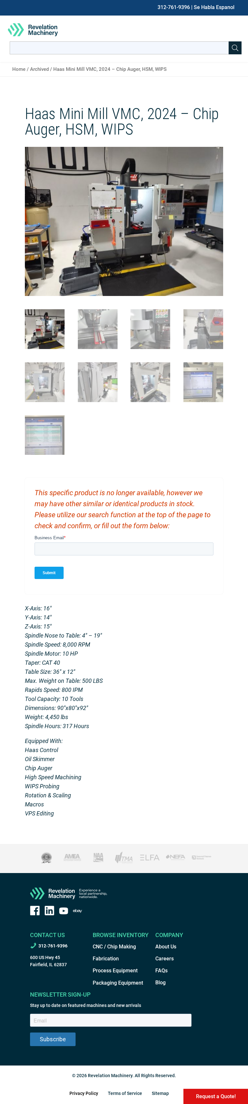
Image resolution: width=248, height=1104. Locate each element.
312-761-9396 (174, 7)
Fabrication (106, 959)
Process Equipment (115, 970)
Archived (39, 69)
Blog (160, 982)
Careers (164, 959)
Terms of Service (125, 1093)
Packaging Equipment (118, 983)
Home (19, 69)
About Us (165, 947)
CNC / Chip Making (114, 947)
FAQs (161, 970)
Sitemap (160, 1093)
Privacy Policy (83, 1093)
